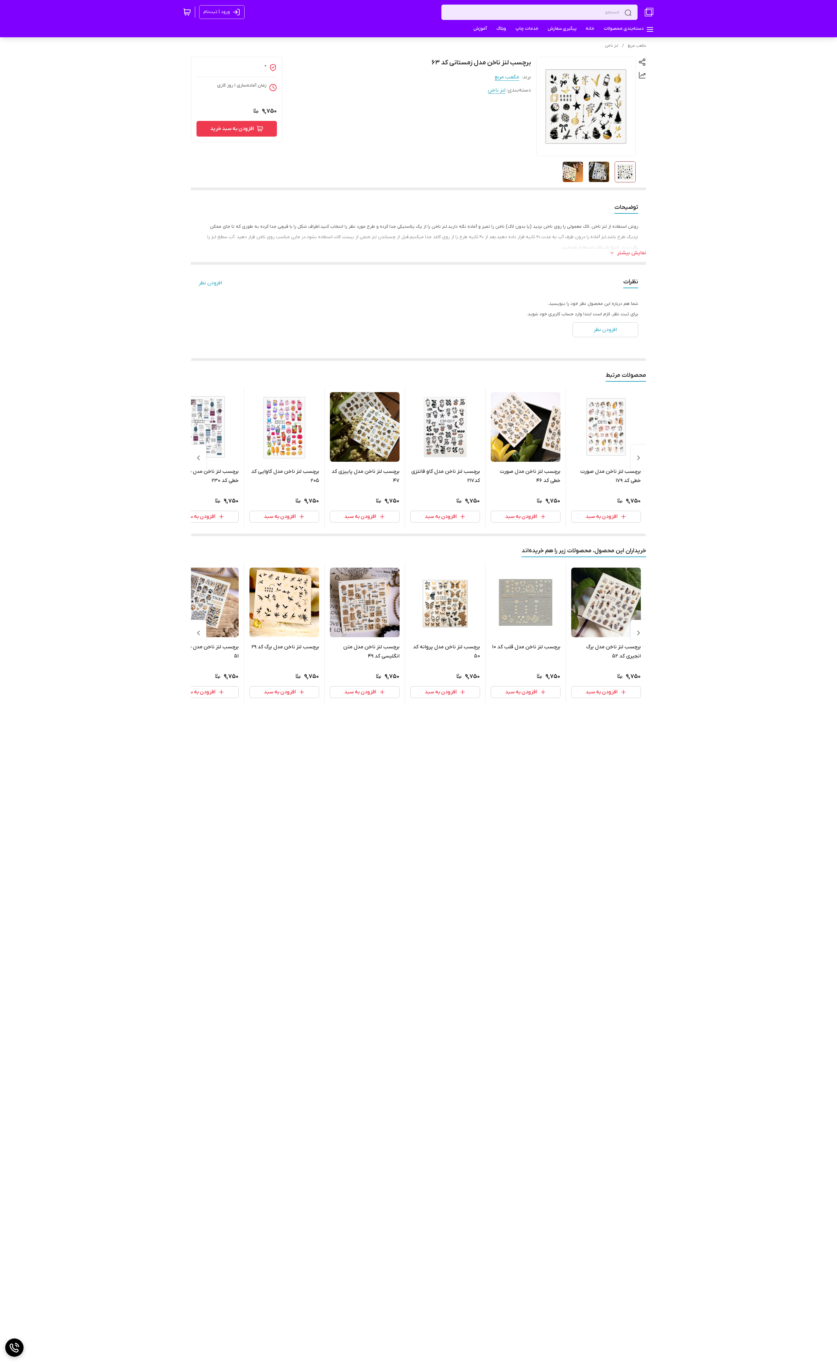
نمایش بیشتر (631, 253)
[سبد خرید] (187, 12)
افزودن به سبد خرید (232, 128)
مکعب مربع (637, 45)
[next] (198, 458)
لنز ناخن (611, 45)
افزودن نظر (210, 283)
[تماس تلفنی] (14, 1347)
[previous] (638, 458)
